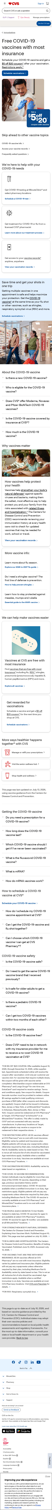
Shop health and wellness (23, 775)
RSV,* (32, 672)
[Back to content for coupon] (35, 1130)
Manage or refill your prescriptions (27, 752)
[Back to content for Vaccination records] (27, 1169)
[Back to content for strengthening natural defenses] (49, 1236)
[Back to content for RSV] (38, 1292)
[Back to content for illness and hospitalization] (11, 1250)
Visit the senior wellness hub (24, 764)
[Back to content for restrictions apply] (27, 1162)
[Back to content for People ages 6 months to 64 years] (29, 1223)
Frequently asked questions (14, 154)
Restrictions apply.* (13, 67)
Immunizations (9, 32)
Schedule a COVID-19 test (17, 198)
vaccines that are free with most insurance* (23, 671)
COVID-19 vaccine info (12, 143)
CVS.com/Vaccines (38, 1284)
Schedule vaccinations (14, 73)
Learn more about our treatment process (23, 232)
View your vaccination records (19, 267)
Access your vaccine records (15, 148)
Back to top (22, 1337)
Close (47, 1476)
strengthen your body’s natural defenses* (26, 491)
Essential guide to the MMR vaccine (21, 602)
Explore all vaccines (14, 686)
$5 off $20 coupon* (13, 63)
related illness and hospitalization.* (24, 510)
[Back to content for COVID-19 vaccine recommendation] (18, 1206)
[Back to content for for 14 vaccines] (10, 1287)
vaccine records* (32, 258)
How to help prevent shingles (18, 584)
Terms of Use (16, 1507)
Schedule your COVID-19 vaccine (19, 903)
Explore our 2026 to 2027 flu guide (20, 567)
